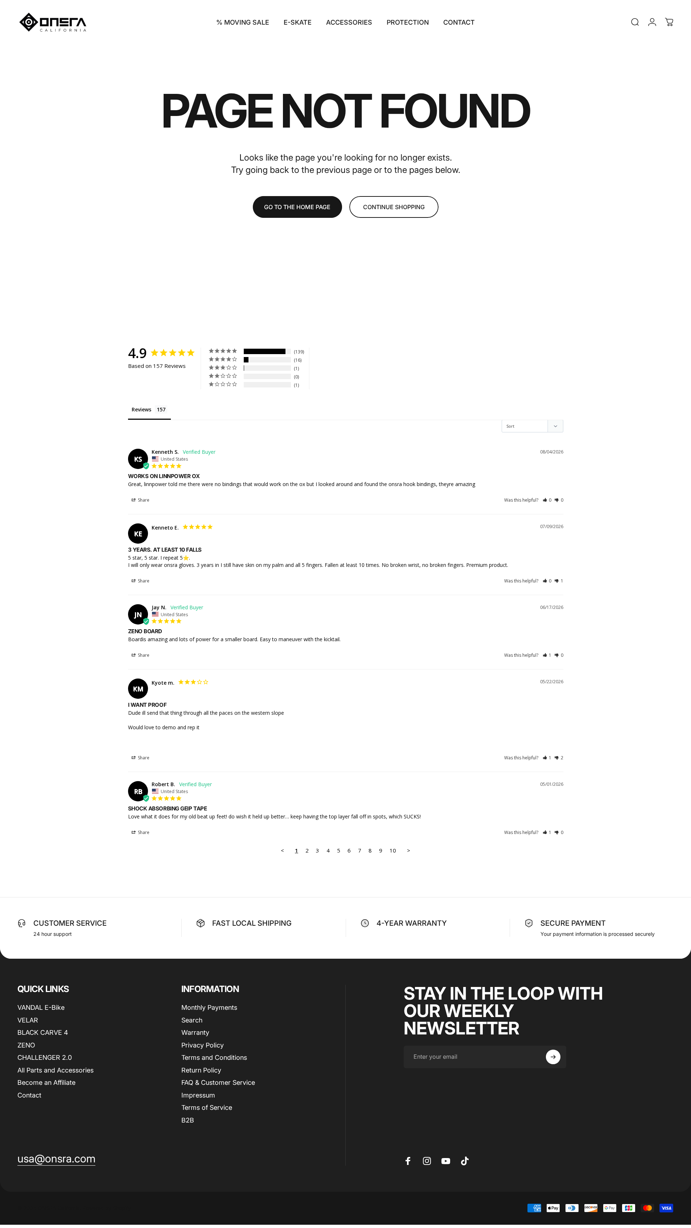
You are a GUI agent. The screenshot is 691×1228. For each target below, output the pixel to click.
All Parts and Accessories (55, 1070)
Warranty (195, 1032)
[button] (547, 500)
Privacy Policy (202, 1045)
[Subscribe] (553, 1057)
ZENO (26, 1045)
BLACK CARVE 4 (42, 1032)
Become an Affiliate (46, 1082)
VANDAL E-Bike (41, 1007)
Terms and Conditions (214, 1057)
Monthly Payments (209, 1007)
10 (393, 850)
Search (191, 1020)
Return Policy (201, 1070)
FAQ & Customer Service (218, 1082)
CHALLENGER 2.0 (44, 1057)
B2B (187, 1120)
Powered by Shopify (107, 1208)
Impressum (198, 1095)
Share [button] (143, 500)
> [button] (408, 850)
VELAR (27, 1020)
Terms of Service (206, 1107)
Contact (29, 1095)
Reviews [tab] (141, 409)
